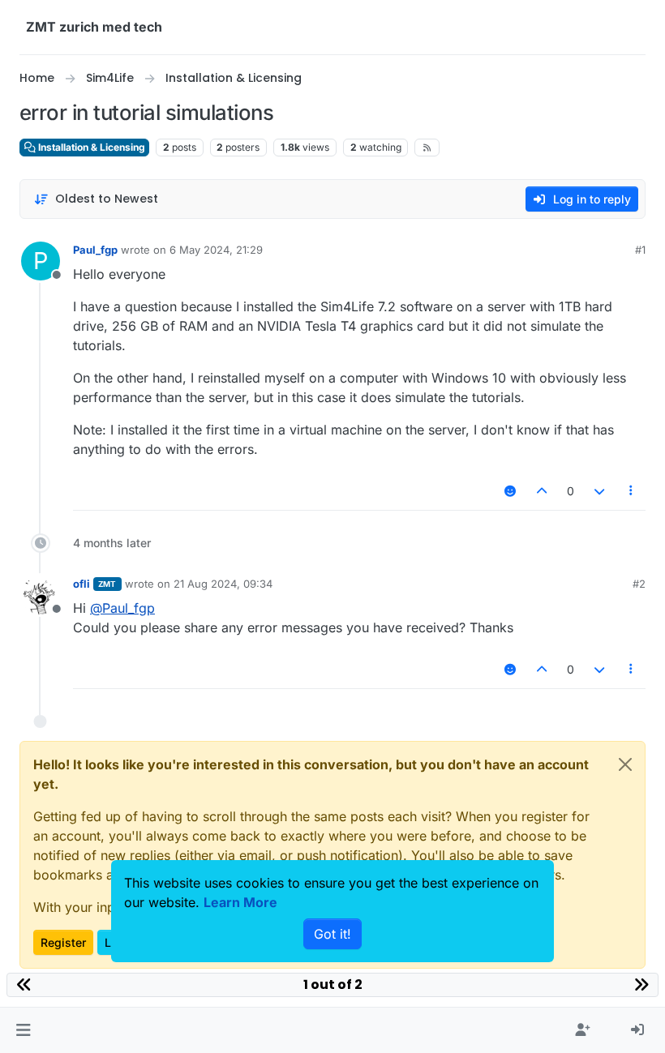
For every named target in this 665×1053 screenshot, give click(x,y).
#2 (639, 583)
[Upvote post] (542, 490)
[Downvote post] (599, 490)
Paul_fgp (95, 249)
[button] (23, 1030)
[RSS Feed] (427, 147)
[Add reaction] (510, 490)
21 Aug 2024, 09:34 (223, 583)
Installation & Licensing (90, 147)
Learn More (240, 902)
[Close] (625, 764)
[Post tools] (631, 490)
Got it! (332, 934)
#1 (640, 249)
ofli (81, 583)
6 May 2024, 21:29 (216, 249)
